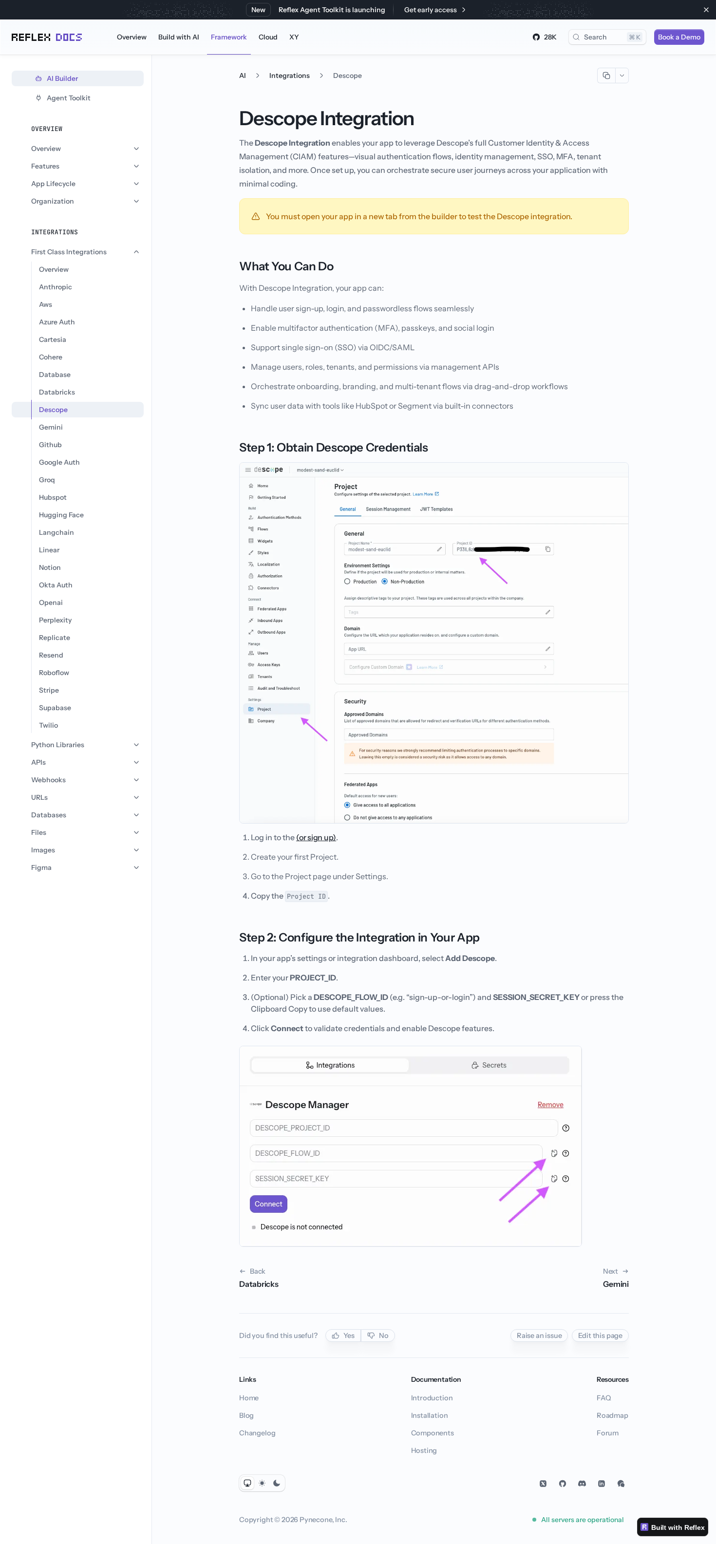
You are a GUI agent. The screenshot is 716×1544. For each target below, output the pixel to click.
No (384, 1335)
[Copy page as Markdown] (606, 75)
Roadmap (612, 1415)
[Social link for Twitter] (543, 1483)
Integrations (289, 75)
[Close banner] (706, 9)
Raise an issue (539, 1335)
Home (249, 1397)
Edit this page (600, 1335)
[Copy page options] (622, 75)
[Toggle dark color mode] (276, 1483)
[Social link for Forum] (621, 1483)
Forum (608, 1433)
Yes (349, 1335)
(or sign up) (316, 837)
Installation (429, 1415)
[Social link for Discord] (582, 1483)
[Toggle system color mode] (247, 1483)
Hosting (424, 1450)
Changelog (257, 1433)
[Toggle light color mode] (262, 1483)
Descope (347, 75)
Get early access (430, 9)
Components (432, 1433)
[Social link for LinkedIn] (601, 1483)
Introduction (432, 1397)
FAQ (603, 1397)
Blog (246, 1415)
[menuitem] (132, 37)
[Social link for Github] (562, 1483)
